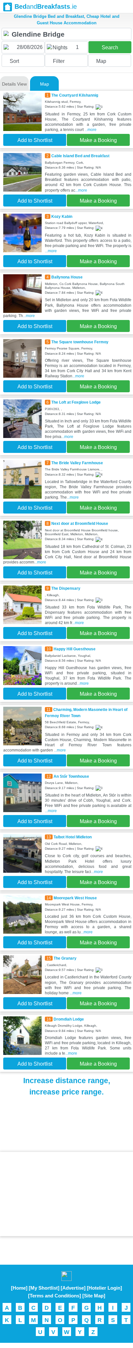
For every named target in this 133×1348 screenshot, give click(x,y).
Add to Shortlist (34, 140)
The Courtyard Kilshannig (74, 95)
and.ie (46, 6)
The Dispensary (65, 588)
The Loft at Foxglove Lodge (76, 402)
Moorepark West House (75, 898)
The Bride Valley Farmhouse (77, 463)
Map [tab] (44, 84)
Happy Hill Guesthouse (75, 649)
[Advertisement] (66, 1194)
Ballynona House (67, 277)
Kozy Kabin (61, 216)
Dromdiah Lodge (69, 1019)
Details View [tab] (14, 84)
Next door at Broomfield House (79, 523)
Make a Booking (98, 140)
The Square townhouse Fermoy (79, 342)
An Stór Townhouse (71, 776)
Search (110, 47)
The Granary (65, 958)
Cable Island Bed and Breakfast (80, 156)
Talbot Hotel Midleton (73, 837)
